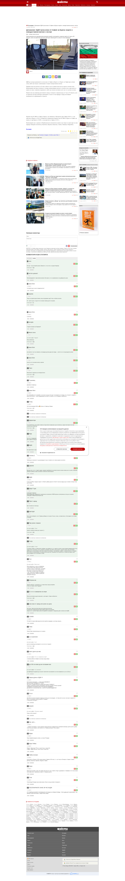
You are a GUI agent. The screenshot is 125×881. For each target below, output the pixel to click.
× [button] (86, 427)
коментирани (90, 164)
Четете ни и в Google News (36, 137)
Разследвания (47, 5)
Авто (60, 5)
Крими (69, 5)
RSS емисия (31, 858)
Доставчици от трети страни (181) (61, 437)
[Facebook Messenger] (50, 76)
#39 (33, 532)
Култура (88, 5)
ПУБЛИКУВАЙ (74, 246)
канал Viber (55, 135)
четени (84, 164)
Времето (29, 852)
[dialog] (62, 440)
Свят (38, 5)
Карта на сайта (30, 862)
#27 (33, 408)
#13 (32, 546)
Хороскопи (77, 5)
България (34, 5)
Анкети (63, 852)
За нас (28, 860)
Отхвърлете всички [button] (61, 449)
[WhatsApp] (46, 76)
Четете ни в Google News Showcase (73, 859)
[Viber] (56, 76)
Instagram (46, 135)
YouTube (51, 135)
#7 (33, 302)
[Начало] (62, 2)
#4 (32, 337)
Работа (28, 864)
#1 (32, 642)
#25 (33, 374)
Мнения (41, 5)
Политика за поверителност (60, 445)
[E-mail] (53, 76)
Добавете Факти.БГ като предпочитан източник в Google (77, 863)
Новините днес (30, 833)
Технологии (64, 5)
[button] (47, 452)
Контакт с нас (30, 868)
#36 (33, 646)
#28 (33, 341)
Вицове (29, 854)
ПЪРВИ (34, 258)
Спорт (73, 5)
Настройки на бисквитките (46, 445)
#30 (32, 656)
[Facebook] (43, 76)
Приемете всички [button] (77, 449)
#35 (33, 598)
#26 (33, 427)
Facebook (41, 135)
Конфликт (93, 5)
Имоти (56, 5)
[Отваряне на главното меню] (27, 2)
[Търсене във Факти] (97, 2)
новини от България (87, 72)
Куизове (64, 854)
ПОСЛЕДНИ (29, 258)
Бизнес (52, 5)
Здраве (63, 850)
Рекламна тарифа (30, 866)
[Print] (59, 76)
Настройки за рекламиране (52, 444)
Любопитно (83, 5)
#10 (32, 528)
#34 (33, 267)
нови (96, 164)
